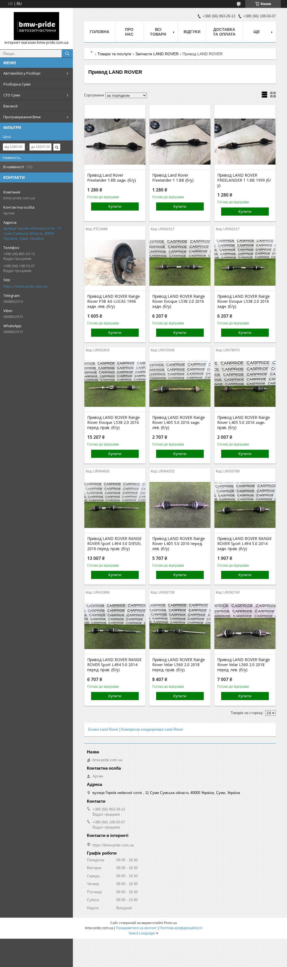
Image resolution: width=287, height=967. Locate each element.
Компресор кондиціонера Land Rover (152, 729)
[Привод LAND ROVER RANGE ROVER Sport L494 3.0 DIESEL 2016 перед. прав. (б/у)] (114, 505)
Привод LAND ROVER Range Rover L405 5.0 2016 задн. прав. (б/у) (243, 422)
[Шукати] (67, 53)
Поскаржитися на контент (136, 928)
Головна (99, 31)
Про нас (129, 31)
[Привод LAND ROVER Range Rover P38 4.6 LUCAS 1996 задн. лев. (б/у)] (114, 263)
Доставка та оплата (224, 31)
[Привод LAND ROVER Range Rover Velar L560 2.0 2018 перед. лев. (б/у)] (245, 626)
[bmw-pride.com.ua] (36, 26)
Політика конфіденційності (180, 928)
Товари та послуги (114, 54)
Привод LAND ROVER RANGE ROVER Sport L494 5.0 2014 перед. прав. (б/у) (114, 664)
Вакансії (10, 106)
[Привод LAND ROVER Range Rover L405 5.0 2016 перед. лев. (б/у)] (179, 505)
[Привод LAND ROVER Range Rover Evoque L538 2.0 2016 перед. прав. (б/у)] (114, 384)
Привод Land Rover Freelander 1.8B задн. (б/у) (111, 178)
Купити (114, 206)
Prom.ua (170, 923)
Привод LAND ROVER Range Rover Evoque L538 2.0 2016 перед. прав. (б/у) (113, 422)
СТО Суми (11, 95)
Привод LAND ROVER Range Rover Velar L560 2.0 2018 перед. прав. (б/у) (178, 664)
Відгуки (192, 31)
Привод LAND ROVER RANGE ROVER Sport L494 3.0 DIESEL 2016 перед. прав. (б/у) (114, 543)
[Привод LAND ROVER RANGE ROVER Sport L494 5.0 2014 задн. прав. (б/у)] (245, 505)
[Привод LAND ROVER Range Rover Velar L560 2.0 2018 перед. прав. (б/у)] (179, 626)
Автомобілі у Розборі (21, 73)
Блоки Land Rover (103, 729)
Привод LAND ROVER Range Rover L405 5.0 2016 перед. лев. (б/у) (178, 543)
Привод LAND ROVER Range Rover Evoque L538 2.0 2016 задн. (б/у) (178, 301)
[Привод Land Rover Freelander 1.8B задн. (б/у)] (114, 142)
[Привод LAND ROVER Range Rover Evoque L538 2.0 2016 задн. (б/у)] (179, 263)
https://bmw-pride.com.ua (25, 286)
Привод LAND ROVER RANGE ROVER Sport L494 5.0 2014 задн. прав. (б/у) (244, 543)
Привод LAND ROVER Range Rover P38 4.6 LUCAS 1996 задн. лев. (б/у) (113, 301)
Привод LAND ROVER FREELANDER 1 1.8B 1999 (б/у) (244, 180)
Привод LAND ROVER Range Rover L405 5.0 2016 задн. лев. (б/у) (178, 422)
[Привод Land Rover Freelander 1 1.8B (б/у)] (179, 142)
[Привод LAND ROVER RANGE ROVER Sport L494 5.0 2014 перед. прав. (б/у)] (114, 626)
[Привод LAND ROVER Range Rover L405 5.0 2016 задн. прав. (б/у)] (245, 384)
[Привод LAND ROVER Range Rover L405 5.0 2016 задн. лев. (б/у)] (179, 384)
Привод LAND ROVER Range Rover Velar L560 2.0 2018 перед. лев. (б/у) (243, 664)
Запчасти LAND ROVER (157, 54)
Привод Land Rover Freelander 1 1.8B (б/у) (173, 178)
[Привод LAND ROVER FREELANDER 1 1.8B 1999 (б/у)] (245, 142)
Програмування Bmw (22, 116)
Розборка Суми (17, 84)
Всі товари (158, 31)
